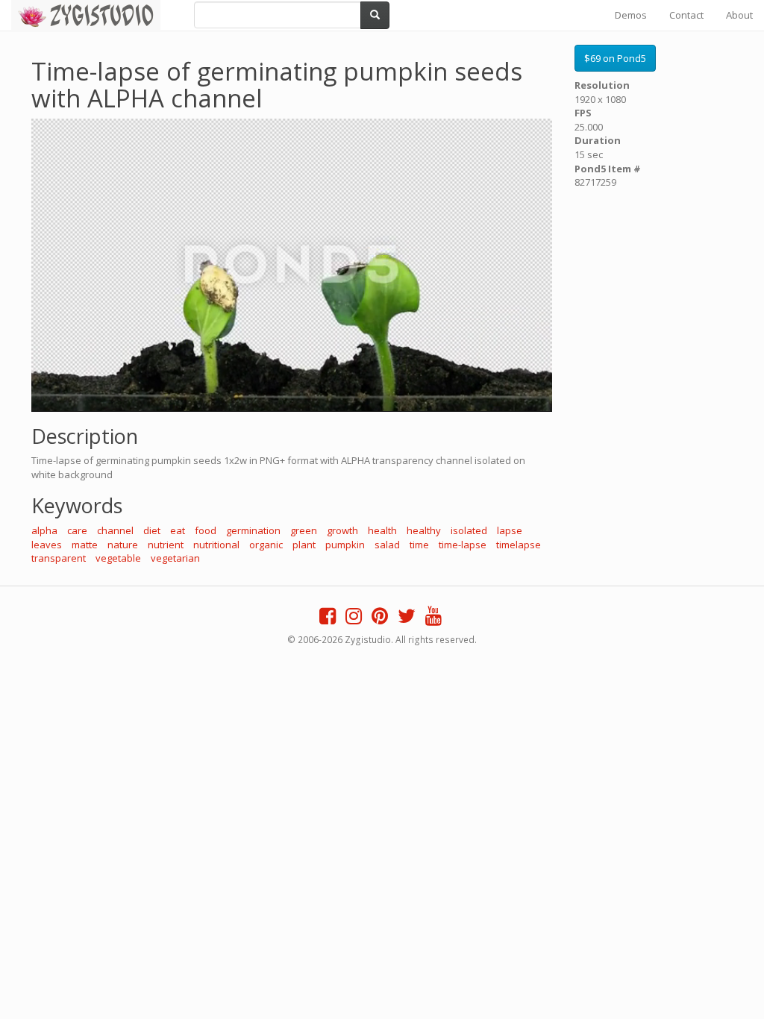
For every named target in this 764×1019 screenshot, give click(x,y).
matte (85, 544)
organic (266, 544)
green (303, 530)
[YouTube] (433, 619)
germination (253, 530)
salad (387, 544)
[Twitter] (407, 619)
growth (342, 530)
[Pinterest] (380, 619)
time (419, 544)
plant (304, 544)
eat (177, 530)
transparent (58, 558)
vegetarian (175, 558)
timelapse (518, 544)
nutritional (216, 544)
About (739, 15)
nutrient (166, 544)
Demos (631, 15)
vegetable (118, 558)
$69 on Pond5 (615, 58)
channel (115, 530)
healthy (424, 530)
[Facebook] (327, 619)
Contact (686, 15)
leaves (46, 544)
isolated (469, 530)
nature (122, 544)
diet (151, 530)
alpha (44, 530)
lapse (509, 530)
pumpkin (345, 544)
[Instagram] (353, 619)
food (205, 530)
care (77, 530)
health (382, 530)
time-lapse (462, 544)
